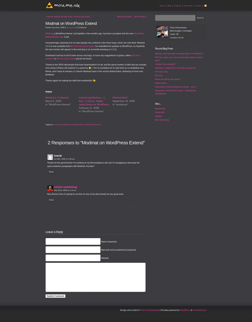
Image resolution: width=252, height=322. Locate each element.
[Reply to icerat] (51, 172)
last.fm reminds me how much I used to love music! (68, 17)
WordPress (185, 310)
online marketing (65, 187)
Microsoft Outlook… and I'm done (131, 17)
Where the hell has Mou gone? (167, 79)
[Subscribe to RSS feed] (206, 6)
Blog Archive (160, 109)
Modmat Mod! (120, 97)
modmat (57, 124)
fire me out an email (66, 59)
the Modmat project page (82, 46)
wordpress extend (78, 124)
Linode (196, 310)
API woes (159, 75)
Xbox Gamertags (162, 120)
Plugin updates (161, 83)
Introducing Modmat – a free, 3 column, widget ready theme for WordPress (94, 101)
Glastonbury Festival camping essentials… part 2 (175, 87)
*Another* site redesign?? (165, 64)
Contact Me (160, 112)
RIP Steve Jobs (161, 72)
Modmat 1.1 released (57, 97)
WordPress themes (93, 124)
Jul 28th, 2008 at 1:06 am (64, 159)
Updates (158, 116)
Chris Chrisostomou (150, 310)
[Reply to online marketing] (51, 200)
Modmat (49, 34)
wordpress (71, 27)
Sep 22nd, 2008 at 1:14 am (65, 190)
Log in (204, 310)
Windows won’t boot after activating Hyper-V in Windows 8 (179, 54)
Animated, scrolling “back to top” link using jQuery (175, 68)
